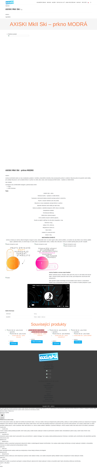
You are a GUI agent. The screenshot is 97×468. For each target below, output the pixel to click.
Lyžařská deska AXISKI (31, 184)
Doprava (48, 394)
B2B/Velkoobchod (48, 395)
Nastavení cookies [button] (4, 411)
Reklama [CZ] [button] (3, 439)
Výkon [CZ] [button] (2, 457)
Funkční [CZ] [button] (3, 427)
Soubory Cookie (48, 399)
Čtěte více (13, 343)
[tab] (50, 186)
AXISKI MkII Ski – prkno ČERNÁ (82, 335)
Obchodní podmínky (48, 397)
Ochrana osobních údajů (48, 401)
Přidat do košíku (36, 341)
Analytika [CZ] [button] (3, 432)
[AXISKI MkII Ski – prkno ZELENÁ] (18, 68)
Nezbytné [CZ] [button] (3, 452)
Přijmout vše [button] (11, 411)
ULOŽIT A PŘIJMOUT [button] (5, 463)
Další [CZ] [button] (2, 447)
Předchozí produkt (12, 34)
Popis (9, 186)
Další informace (12, 188)
